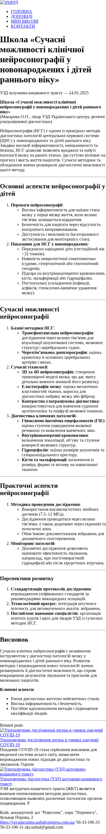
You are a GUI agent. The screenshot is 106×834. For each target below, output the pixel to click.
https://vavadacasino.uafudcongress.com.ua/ (37, 822)
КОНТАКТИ (23, 26)
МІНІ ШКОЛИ (24, 21)
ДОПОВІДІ (21, 16)
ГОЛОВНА (21, 11)
